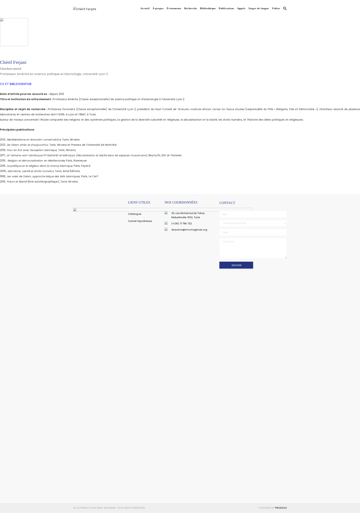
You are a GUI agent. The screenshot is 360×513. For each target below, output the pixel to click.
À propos (158, 8)
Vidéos (276, 8)
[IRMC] (84, 9)
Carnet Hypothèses (140, 221)
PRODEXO (281, 508)
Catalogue (134, 214)
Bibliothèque (208, 8)
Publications (226, 8)
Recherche (190, 8)
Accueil (145, 8)
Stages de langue (258, 8)
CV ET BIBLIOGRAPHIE (16, 84)
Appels (241, 8)
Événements (174, 8)
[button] (284, 9)
